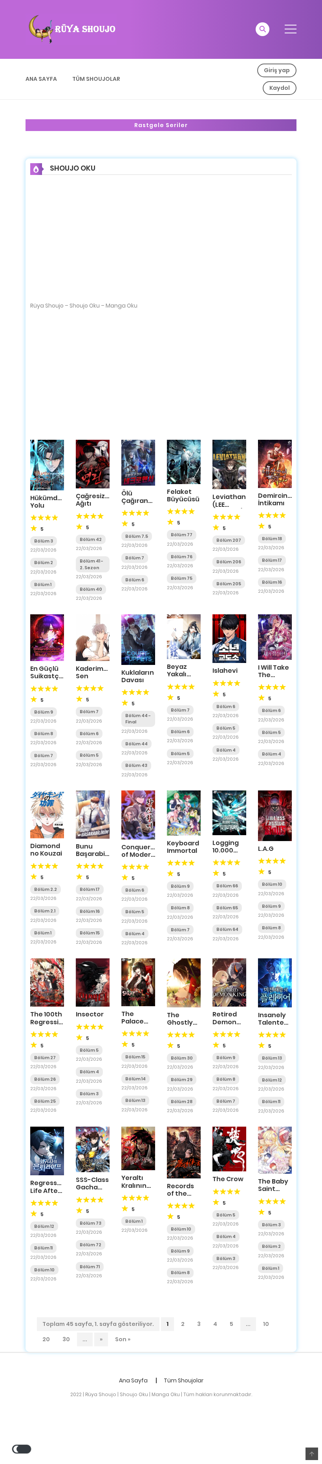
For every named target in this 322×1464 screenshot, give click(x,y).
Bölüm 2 (43, 562)
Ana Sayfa (41, 79)
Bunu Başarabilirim (97, 850)
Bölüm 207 (228, 540)
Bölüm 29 (181, 1079)
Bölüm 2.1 (44, 911)
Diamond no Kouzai (46, 849)
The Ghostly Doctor (180, 1022)
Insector (90, 1014)
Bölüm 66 (227, 886)
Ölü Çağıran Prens (134, 501)
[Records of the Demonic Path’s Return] (184, 1152)
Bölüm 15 (90, 933)
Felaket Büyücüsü (183, 495)
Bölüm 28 (181, 1101)
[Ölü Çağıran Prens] (138, 462)
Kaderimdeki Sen (96, 672)
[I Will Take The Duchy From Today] (275, 637)
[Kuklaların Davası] (138, 639)
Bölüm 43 (136, 765)
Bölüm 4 (226, 750)
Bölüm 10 (272, 884)
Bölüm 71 (90, 1267)
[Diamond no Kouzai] (47, 814)
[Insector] (93, 982)
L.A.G (266, 848)
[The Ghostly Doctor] (184, 982)
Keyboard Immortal (183, 847)
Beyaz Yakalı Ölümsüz (181, 674)
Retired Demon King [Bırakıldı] (228, 1026)
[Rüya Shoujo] (71, 29)
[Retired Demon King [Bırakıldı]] (229, 982)
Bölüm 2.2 (45, 889)
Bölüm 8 (43, 733)
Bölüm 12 (272, 1080)
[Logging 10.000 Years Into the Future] (229, 812)
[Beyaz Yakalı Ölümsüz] (184, 636)
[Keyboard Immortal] (184, 812)
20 (46, 1339)
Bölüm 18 (272, 538)
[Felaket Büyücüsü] (184, 461)
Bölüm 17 (272, 560)
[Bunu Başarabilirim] (93, 814)
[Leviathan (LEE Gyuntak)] (229, 464)
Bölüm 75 (181, 578)
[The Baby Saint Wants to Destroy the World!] (275, 1150)
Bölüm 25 (45, 1101)
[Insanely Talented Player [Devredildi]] (275, 983)
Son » (122, 1339)
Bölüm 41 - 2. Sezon (91, 564)
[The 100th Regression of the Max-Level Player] (47, 982)
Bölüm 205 (228, 584)
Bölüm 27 (45, 1057)
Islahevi (225, 670)
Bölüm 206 (228, 562)
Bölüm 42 (91, 539)
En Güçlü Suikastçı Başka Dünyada (45, 680)
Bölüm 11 (271, 1101)
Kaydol (279, 88)
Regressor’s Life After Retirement (49, 1190)
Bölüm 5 (89, 755)
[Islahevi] (229, 638)
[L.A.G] (275, 815)
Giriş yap (277, 70)
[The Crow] (229, 1149)
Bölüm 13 (135, 1100)
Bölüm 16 (272, 582)
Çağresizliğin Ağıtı (97, 500)
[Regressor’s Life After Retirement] (47, 1150)
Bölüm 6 (134, 580)
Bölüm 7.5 (136, 536)
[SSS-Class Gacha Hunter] (93, 1149)
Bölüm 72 (90, 1245)
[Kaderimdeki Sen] (93, 637)
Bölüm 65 (227, 908)
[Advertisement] (161, 244)
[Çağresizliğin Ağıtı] (93, 464)
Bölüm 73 (90, 1223)
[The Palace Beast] (138, 982)
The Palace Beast (132, 1021)
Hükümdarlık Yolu (50, 501)
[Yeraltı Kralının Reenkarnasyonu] (138, 1148)
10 (266, 1324)
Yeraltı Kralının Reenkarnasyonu (149, 1185)
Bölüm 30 (182, 1058)
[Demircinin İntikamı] (275, 463)
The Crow (227, 1179)
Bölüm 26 (45, 1079)
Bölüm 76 (181, 557)
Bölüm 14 (135, 1079)
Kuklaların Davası (137, 676)
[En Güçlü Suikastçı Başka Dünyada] (47, 637)
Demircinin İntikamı (275, 499)
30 (66, 1339)
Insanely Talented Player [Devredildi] (277, 1026)
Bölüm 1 (42, 584)
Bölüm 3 (43, 541)
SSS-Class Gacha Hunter (92, 1187)
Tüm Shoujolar (96, 79)
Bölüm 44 (136, 744)
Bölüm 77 (181, 535)
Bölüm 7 (134, 558)
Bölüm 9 (43, 712)
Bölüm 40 (91, 589)
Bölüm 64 (227, 929)
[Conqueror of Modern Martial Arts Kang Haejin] (138, 814)
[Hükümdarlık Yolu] (47, 464)
